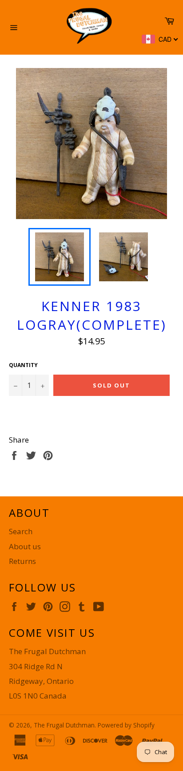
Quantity (23, 365)
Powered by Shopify (126, 725)
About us (25, 546)
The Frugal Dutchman (64, 725)
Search (20, 531)
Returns (22, 561)
